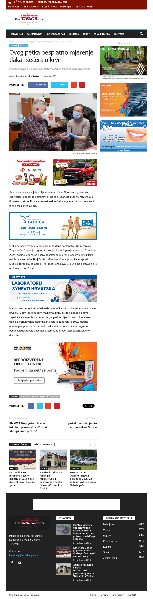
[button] (141, 34)
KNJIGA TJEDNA (49, 6)
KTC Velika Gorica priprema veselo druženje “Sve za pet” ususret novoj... (84, 552)
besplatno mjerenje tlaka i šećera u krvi (40, 396)
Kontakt (119, 34)
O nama (104, 594)
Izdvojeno (17, 34)
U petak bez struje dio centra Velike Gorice (81, 425)
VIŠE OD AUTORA (43, 444)
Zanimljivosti (35, 34)
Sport (86, 34)
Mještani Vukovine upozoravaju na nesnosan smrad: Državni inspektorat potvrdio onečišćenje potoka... (84, 532)
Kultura (74, 34)
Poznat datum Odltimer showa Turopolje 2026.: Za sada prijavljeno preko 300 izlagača (83, 479)
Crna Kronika (102, 34)
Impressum (118, 594)
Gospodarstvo (56, 34)
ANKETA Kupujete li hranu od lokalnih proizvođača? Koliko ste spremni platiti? (29, 427)
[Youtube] (20, 563)
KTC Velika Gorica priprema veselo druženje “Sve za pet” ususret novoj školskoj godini (22, 479)
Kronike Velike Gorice (27, 75)
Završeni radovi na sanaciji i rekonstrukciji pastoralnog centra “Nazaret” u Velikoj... (84, 570)
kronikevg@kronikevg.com (23, 555)
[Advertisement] (99, 19)
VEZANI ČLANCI (20, 444)
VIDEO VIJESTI (66, 6)
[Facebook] (13, 563)
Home (11, 41)
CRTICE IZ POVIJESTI (85, 6)
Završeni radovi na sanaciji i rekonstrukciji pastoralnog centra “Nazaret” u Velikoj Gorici (51, 480)
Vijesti (23, 45)
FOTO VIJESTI (14, 6)
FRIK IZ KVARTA (31, 6)
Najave (14, 45)
